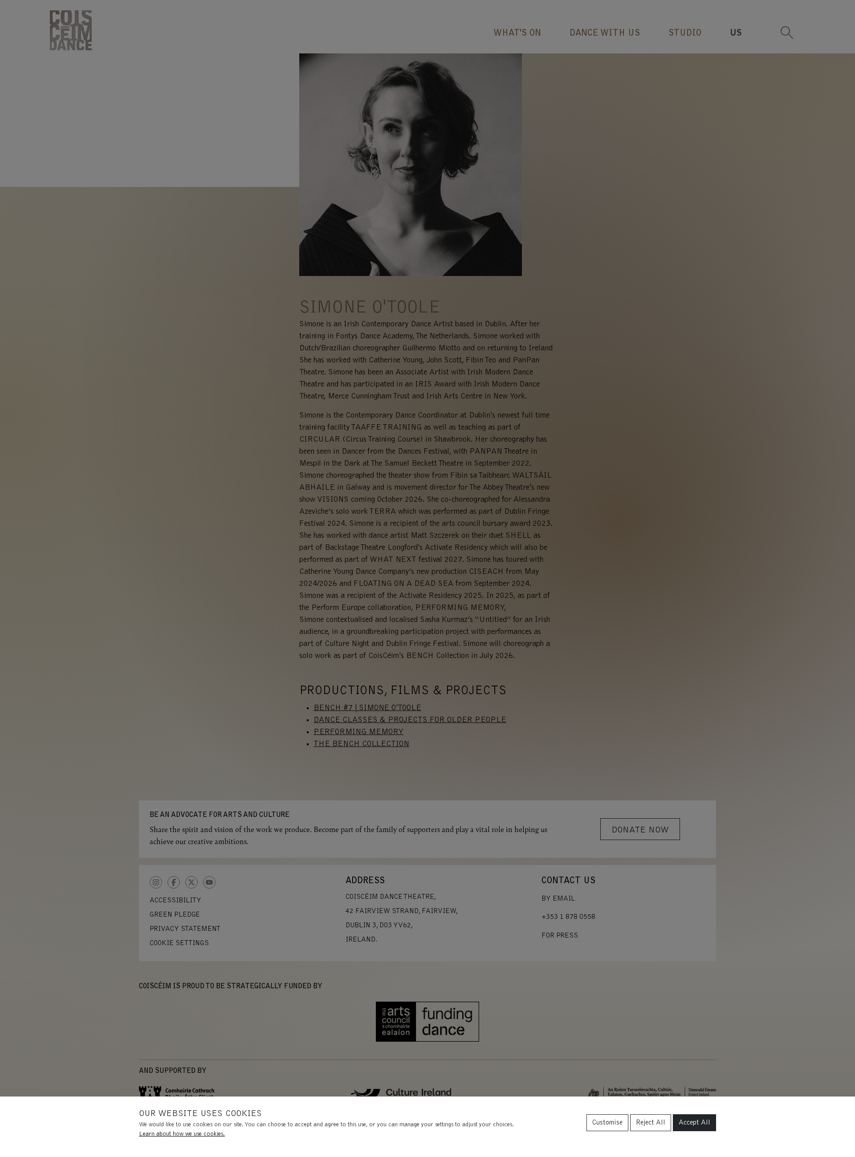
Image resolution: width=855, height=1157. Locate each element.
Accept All (694, 1122)
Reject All (650, 1122)
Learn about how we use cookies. (182, 1134)
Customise (607, 1122)
